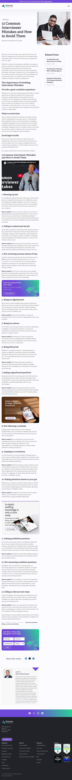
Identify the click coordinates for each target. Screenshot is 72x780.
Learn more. (48, 1)
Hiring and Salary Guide (42, 751)
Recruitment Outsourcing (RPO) (26, 757)
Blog (38, 757)
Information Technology (7, 748)
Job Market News (41, 745)
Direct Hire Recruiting (24, 751)
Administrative (5, 765)
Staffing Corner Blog (11, 622)
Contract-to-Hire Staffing (25, 748)
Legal (3, 762)
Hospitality (4, 759)
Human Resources (6, 757)
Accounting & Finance (7, 745)
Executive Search (23, 754)
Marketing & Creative (7, 754)
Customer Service (6, 768)
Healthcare (4, 751)
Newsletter (39, 759)
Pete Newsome (22, 674)
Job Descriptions (41, 754)
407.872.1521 (5, 731)
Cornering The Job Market (22, 699)
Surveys (39, 762)
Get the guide (11, 529)
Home (3, 622)
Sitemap (10, 775)
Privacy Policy (5, 775)
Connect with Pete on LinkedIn (28, 702)
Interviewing (20, 622)
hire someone (9, 293)
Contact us (7, 739)
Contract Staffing (23, 745)
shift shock (10, 574)
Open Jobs (39, 748)
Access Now (10, 418)
